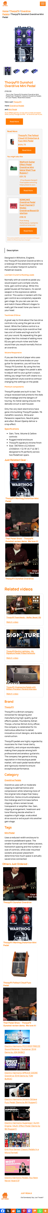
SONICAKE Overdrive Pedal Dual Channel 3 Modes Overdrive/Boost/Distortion (29, 206)
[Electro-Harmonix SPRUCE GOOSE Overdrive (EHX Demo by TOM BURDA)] (17, 1063)
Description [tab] (12, 250)
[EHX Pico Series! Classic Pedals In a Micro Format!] (17, 1140)
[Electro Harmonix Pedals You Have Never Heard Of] (17, 1166)
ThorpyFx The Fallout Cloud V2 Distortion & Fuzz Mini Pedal (28, 138)
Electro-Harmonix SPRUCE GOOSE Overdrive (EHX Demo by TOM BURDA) (21, 1075)
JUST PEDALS (26, 1193)
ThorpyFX (14, 11)
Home (5, 11)
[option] (17, 71)
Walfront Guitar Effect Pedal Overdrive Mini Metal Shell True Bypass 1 (27, 167)
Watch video (12, 622)
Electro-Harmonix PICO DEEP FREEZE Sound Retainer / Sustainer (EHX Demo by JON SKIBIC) (22, 1049)
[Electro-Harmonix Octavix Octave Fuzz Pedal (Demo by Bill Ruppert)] (17, 1090)
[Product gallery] (24, 44)
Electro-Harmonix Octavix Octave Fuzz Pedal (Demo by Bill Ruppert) (21, 1101)
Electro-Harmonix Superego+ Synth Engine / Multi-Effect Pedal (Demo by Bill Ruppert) (22, 1125)
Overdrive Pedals (16, 105)
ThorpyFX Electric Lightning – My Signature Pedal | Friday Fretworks (20, 652)
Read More (14, 121)
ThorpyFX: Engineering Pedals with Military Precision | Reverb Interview (21, 688)
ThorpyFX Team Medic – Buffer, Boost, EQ (23, 617)
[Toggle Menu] (43, 4)
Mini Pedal (12, 109)
